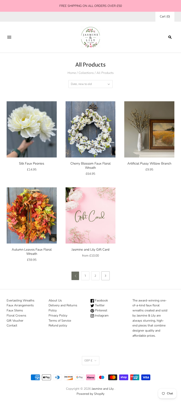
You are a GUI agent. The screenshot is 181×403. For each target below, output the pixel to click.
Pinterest (100, 310)
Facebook (101, 300)
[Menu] (9, 37)
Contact (12, 325)
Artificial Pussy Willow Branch (149, 163)
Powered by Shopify (90, 394)
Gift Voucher (15, 321)
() (165, 16)
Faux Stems (15, 310)
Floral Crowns (16, 315)
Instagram (101, 315)
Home (72, 73)
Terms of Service (60, 321)
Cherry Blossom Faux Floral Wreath (90, 165)
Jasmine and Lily (103, 389)
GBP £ (88, 361)
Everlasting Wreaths (20, 300)
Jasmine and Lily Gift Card (90, 249)
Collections (86, 73)
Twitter (99, 305)
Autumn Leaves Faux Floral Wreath (32, 251)
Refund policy (58, 325)
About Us (55, 300)
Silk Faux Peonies (31, 163)
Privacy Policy (58, 315)
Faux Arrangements (20, 305)
